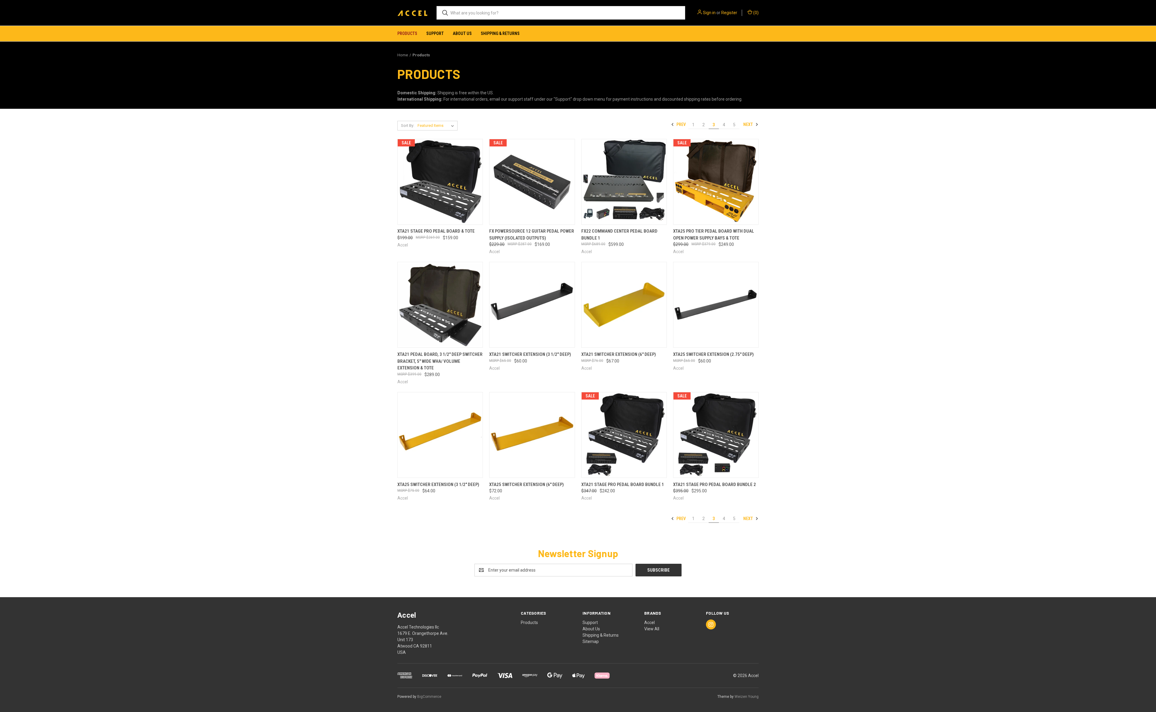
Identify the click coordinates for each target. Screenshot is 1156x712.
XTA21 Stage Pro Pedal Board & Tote (436, 231)
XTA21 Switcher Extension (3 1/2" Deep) (530, 354)
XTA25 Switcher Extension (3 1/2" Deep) (438, 484)
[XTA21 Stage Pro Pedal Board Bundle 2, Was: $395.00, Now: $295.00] (715, 435)
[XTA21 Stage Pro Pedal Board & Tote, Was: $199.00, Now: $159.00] (440, 182)
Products (407, 33)
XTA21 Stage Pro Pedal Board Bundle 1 (622, 484)
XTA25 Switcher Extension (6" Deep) (526, 484)
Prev (681, 124)
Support (435, 33)
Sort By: (407, 125)
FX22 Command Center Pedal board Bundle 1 (619, 234)
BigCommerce (429, 697)
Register (729, 12)
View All (651, 628)
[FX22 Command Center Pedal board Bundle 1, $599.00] (624, 182)
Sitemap (591, 641)
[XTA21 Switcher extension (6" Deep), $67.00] (624, 305)
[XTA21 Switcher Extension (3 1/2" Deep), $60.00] (531, 305)
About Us (462, 33)
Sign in (709, 12)
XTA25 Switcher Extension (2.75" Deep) (713, 354)
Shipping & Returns (500, 33)
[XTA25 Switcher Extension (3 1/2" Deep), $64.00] (440, 435)
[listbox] (437, 125)
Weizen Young (747, 697)
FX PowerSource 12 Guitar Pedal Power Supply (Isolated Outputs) (531, 234)
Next (748, 124)
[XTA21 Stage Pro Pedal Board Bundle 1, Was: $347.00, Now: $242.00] (624, 435)
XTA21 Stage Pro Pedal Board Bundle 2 (714, 484)
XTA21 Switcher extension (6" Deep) (618, 354)
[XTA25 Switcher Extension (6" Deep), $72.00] (531, 435)
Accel (649, 622)
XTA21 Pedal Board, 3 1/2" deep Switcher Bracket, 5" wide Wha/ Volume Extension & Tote (440, 361)
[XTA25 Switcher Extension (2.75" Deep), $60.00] (715, 305)
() (755, 12)
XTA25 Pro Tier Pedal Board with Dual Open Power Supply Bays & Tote (713, 234)
